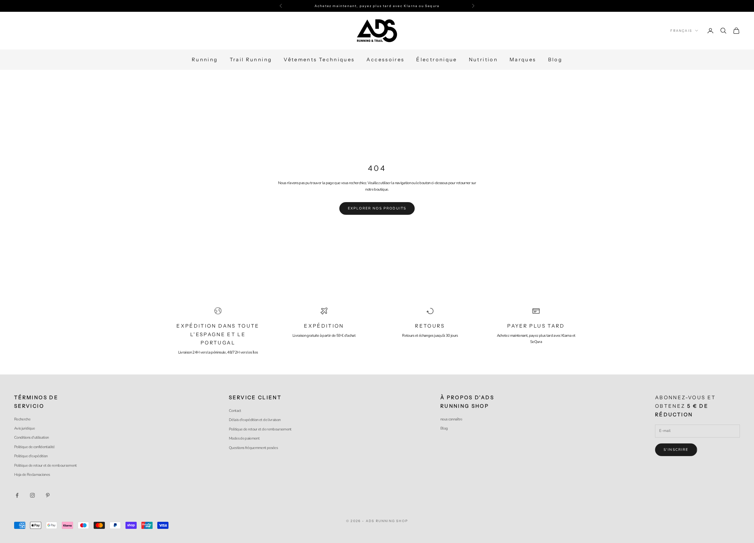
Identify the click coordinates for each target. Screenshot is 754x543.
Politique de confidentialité (34, 447)
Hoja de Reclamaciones (32, 474)
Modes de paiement (244, 438)
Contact (235, 410)
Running (205, 60)
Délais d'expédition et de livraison (254, 419)
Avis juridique (24, 428)
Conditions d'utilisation (31, 437)
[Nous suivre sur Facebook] (17, 495)
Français (681, 31)
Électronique (436, 60)
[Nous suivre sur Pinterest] (48, 495)
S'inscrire (676, 449)
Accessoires (385, 60)
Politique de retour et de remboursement (45, 465)
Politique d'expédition (31, 456)
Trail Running (251, 60)
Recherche (22, 419)
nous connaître (451, 419)
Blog (555, 60)
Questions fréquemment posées (253, 447)
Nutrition (483, 60)
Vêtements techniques (319, 60)
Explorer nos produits (377, 208)
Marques (523, 60)
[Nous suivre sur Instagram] (32, 495)
